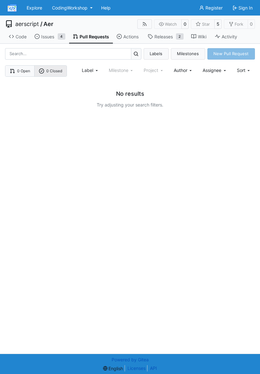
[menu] (244, 70)
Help (106, 7)
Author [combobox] (180, 70)
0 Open (23, 70)
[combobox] (90, 70)
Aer (48, 24)
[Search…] (136, 53)
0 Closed (54, 70)
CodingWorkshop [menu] (70, 7)
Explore (34, 7)
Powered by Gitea (130, 359)
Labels (156, 53)
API (153, 368)
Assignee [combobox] (212, 70)
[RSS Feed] (144, 24)
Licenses (136, 368)
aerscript (27, 24)
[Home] (12, 8)
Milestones (188, 53)
